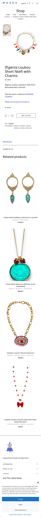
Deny (20, 505)
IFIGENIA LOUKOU (25, 126)
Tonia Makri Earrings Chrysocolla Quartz (20, 217)
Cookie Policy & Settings (15, 514)
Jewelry (16, 126)
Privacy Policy (27, 514)
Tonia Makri (24, 220)
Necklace (29, 128)
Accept (20, 499)
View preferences (20, 510)
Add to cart (26, 115)
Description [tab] (7, 141)
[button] (38, 483)
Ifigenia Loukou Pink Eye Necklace (20, 353)
